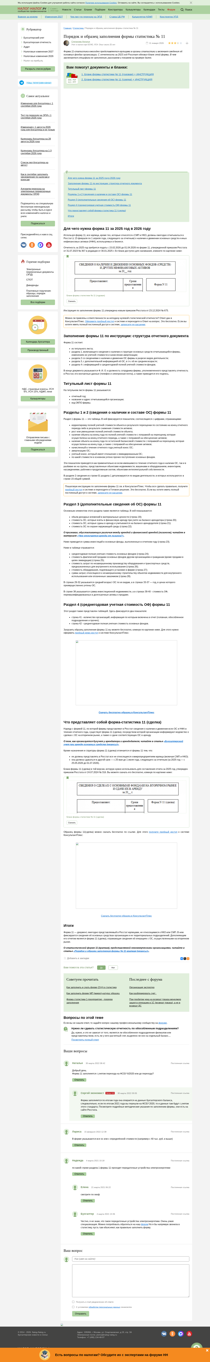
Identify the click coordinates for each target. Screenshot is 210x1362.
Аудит (27, 47)
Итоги (71, 216)
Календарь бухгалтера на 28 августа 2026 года (36, 140)
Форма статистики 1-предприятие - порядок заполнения (89, 1001)
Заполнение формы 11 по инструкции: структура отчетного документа (105, 183)
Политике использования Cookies (101, 3)
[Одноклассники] (188, 958)
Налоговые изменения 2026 (38, 56)
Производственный (38, 350)
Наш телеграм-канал (39, 82)
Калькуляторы (133, 9)
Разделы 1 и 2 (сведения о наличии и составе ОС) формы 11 (100, 194)
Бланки (88, 9)
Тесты (161, 9)
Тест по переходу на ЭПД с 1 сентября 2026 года (36, 116)
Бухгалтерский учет (34, 38)
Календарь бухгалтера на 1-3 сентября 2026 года (36, 151)
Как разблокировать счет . (142, 993)
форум (144, 1224)
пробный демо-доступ (86, 633)
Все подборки (38, 302)
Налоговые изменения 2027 (38, 51)
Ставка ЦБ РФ (117, 17)
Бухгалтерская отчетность (37, 42)
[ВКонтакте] (181, 958)
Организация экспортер (141, 987)
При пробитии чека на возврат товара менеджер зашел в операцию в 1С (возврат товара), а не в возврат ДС (155, 1002)
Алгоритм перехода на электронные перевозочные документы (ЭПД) (36, 191)
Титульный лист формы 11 (82, 189)
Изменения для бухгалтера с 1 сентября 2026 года (37, 104)
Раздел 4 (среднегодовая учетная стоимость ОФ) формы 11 (99, 205)
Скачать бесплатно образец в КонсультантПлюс (126, 916)
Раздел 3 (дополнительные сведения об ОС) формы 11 (97, 200)
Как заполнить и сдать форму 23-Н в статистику (91, 987)
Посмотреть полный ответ (85, 1040)
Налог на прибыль (33, 61)
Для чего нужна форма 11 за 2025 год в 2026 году (94, 178)
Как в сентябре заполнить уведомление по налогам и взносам (35, 177)
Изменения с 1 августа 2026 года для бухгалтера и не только (38, 128)
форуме (162, 1023)
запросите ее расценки (133, 324)
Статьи (77, 9)
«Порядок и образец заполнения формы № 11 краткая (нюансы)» (111, 951)
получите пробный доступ (163, 832)
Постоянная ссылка (180, 1063)
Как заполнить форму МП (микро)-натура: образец (93, 993)
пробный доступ (73, 489)
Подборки (100, 9)
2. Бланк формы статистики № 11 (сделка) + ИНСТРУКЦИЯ (116, 79)
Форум (171, 9)
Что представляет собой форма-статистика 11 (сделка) (97, 210)
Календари (149, 9)
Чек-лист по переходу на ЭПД (86, 17)
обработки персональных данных (104, 1307)
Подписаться (38, 223)
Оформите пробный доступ (99, 321)
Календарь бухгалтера (38, 342)
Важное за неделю (28, 17)
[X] (185, 958)
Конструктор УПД (169, 17)
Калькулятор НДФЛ (142, 17)
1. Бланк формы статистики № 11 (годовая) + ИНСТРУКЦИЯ (117, 74)
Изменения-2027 (54, 17)
